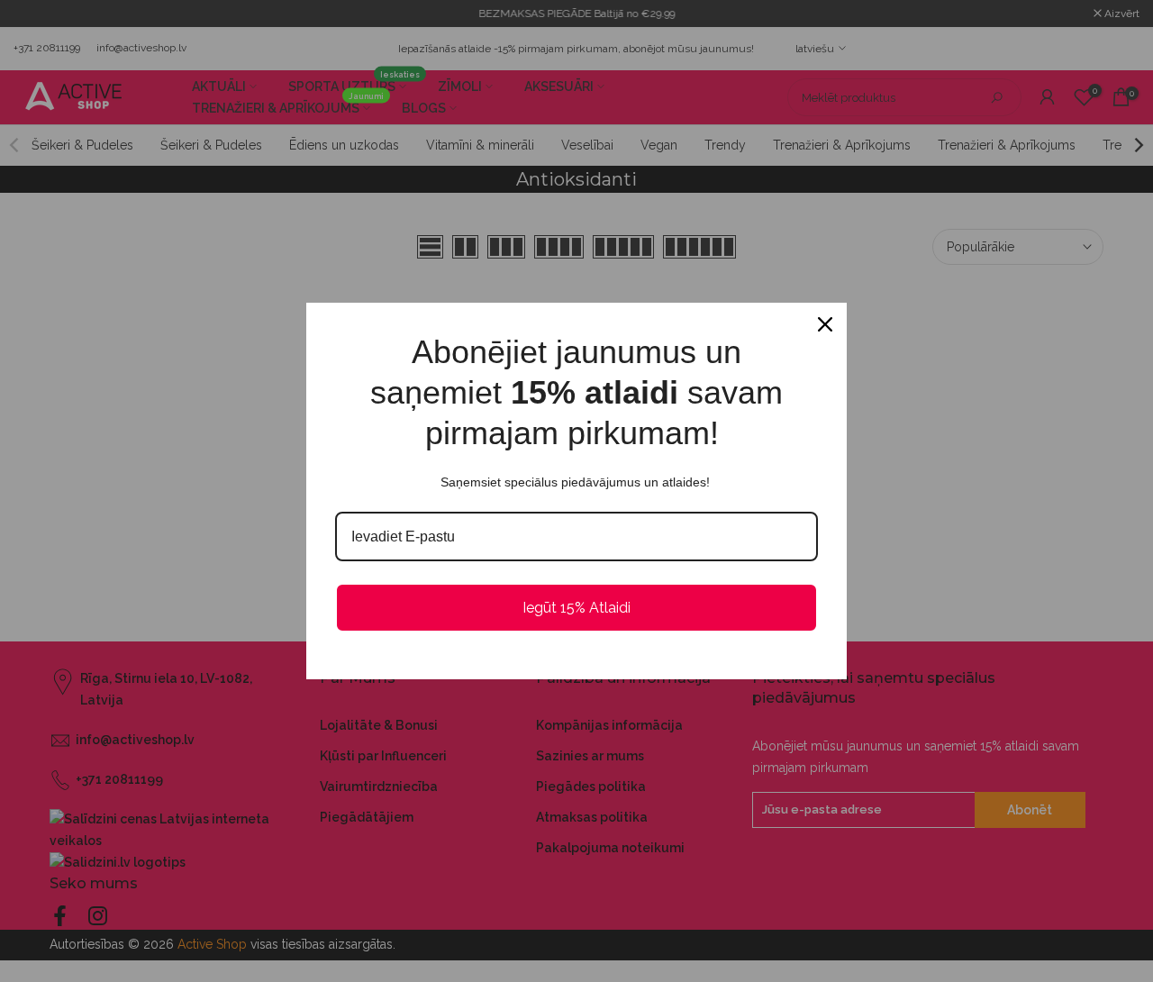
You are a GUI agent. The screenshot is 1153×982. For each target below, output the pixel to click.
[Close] (825, 324)
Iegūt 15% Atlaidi (576, 607)
